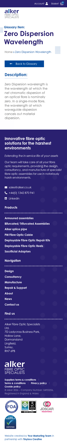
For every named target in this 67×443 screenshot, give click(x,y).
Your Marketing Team (39, 435)
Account (39, 3)
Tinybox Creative (32, 439)
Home (9, 52)
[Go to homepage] (12, 13)
